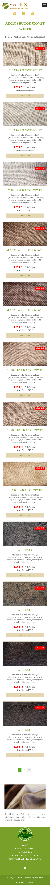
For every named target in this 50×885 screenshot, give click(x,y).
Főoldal (8, 37)
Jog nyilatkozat (25, 848)
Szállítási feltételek (25, 855)
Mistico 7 (25, 670)
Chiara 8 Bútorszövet (25, 70)
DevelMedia (29, 882)
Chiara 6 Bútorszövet (25, 130)
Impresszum (25, 851)
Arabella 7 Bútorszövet (25, 430)
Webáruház (19, 37)
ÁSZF (25, 845)
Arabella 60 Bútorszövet (25, 310)
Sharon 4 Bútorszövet (25, 490)
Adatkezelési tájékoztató (25, 858)
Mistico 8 (25, 610)
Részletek (25, 95)
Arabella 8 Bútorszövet (25, 370)
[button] (14, 13)
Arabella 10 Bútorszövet (25, 250)
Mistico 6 (25, 730)
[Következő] (29, 770)
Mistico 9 (25, 550)
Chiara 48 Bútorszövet (25, 190)
